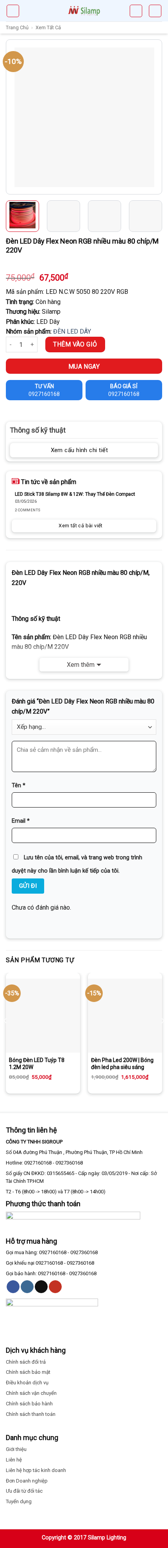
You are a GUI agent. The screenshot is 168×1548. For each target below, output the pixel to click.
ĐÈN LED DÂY (72, 331)
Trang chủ (17, 27)
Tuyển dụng (19, 1501)
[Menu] (13, 11)
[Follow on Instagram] (27, 1287)
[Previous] (13, 117)
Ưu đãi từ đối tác (24, 1491)
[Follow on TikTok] (41, 1287)
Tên (18, 785)
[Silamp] (84, 10)
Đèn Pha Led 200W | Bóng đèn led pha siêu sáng (122, 1063)
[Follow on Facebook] (13, 1287)
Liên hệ (14, 1460)
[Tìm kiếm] (155, 11)
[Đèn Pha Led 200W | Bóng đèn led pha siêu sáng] (125, 1016)
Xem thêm (81, 664)
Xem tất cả (48, 27)
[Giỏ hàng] (136, 11)
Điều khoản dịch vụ (27, 1382)
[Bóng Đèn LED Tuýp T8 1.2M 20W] (43, 1016)
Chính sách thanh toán (30, 1414)
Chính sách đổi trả (26, 1362)
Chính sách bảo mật (28, 1372)
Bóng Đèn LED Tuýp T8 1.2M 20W (36, 1063)
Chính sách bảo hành (29, 1404)
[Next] (155, 117)
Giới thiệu (16, 1449)
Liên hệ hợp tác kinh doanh (36, 1470)
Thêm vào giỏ (75, 344)
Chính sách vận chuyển (31, 1393)
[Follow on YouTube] (55, 1287)
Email (21, 821)
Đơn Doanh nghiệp (27, 1481)
